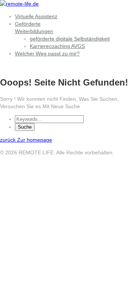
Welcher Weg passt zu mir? (47, 54)
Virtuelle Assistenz (36, 16)
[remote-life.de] (19, 4)
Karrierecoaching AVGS (57, 46)
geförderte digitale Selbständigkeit (70, 39)
